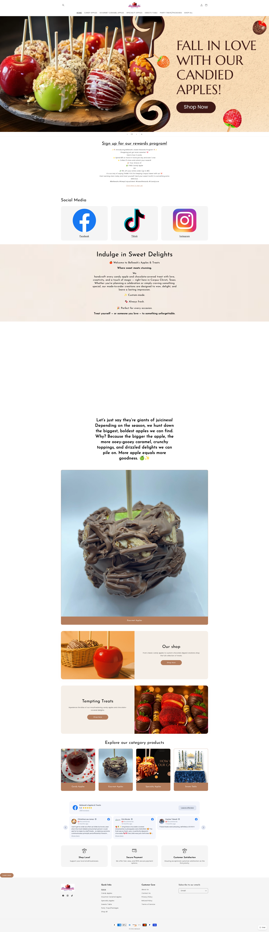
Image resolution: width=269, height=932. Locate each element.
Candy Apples (78, 787)
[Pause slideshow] (141, 134)
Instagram (184, 236)
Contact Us (146, 893)
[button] (63, 5)
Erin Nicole (82, 819)
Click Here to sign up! (134, 185)
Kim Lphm (169, 819)
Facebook (84, 236)
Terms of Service (148, 904)
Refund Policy (147, 901)
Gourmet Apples (134, 620)
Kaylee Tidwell (127, 819)
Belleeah (137, 929)
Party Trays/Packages (110, 908)
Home (103, 889)
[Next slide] (136, 134)
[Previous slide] (127, 134)
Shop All (104, 912)
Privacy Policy (147, 897)
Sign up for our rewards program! (134, 144)
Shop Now (171, 663)
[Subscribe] (205, 890)
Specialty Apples (153, 787)
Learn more (7, 875)
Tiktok (134, 236)
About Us (145, 889)
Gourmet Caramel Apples (111, 897)
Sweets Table (191, 787)
